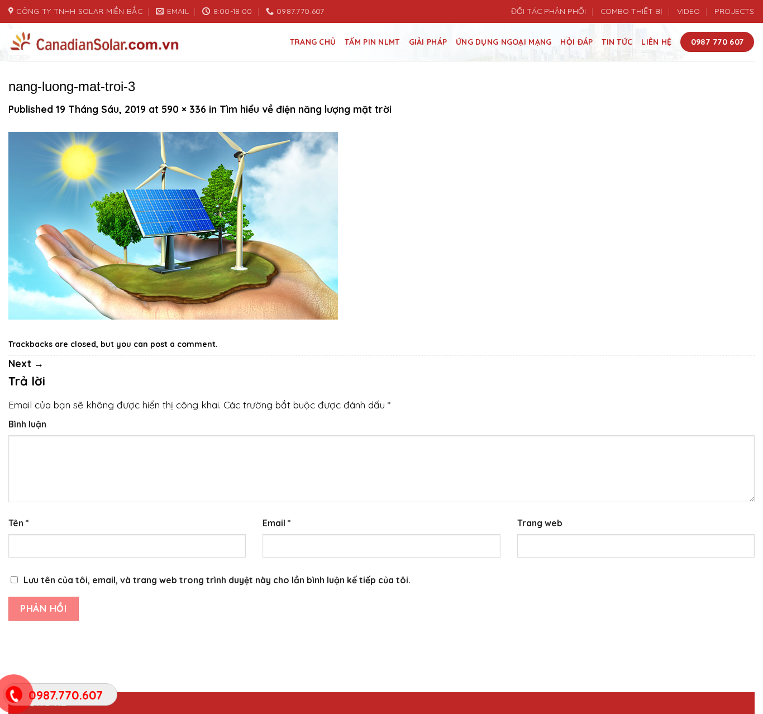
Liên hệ (656, 41)
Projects (734, 11)
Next (26, 363)
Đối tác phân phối (548, 11)
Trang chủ (313, 41)
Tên (18, 523)
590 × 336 (183, 109)
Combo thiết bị (631, 11)
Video (688, 11)
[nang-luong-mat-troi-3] (173, 225)
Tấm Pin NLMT (372, 41)
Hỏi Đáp (576, 41)
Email (277, 523)
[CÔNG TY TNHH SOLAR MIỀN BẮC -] (95, 42)
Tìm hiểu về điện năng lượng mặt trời (306, 109)
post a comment (183, 344)
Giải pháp (428, 41)
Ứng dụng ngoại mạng (503, 41)
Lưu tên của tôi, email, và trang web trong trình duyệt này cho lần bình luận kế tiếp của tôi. (217, 580)
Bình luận (27, 424)
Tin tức (617, 41)
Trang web (539, 523)
